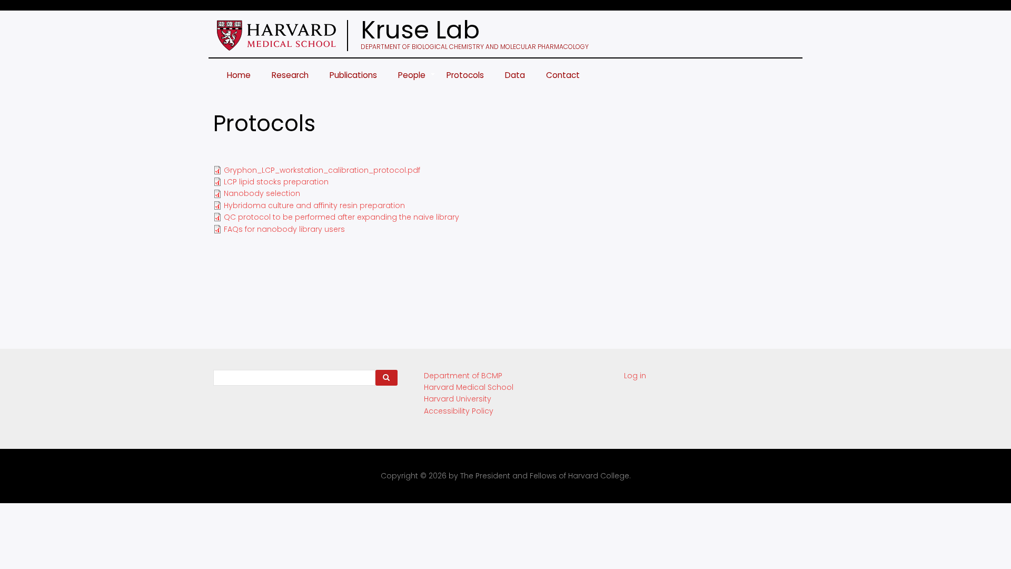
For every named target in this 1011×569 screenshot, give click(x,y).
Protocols (465, 75)
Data (515, 75)
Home (239, 75)
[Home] (287, 35)
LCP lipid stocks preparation (276, 181)
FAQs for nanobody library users (284, 229)
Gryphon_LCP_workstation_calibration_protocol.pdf (322, 170)
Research (290, 75)
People (417, 81)
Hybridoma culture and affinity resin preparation (314, 205)
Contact (563, 75)
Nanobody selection (262, 193)
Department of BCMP (463, 375)
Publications (353, 75)
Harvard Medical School (468, 387)
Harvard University (457, 399)
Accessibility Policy (458, 411)
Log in (635, 375)
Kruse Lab (420, 30)
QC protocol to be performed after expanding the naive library (341, 217)
